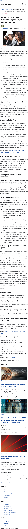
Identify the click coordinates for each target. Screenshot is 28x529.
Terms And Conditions (10, 512)
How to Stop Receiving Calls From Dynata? (13, 346)
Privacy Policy (7, 506)
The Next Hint (6, 4)
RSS (5, 525)
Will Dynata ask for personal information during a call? (13, 354)
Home (2, 9)
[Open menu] (25, 4)
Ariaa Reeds (6, 28)
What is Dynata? (6, 348)
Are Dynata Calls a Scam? (8, 344)
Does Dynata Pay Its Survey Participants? (12, 342)
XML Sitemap (9, 483)
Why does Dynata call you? (8, 349)
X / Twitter (7, 521)
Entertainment (8, 493)
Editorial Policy (8, 508)
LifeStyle (6, 492)
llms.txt (3, 483)
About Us (6, 504)
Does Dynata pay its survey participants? (12, 351)
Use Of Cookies (8, 510)
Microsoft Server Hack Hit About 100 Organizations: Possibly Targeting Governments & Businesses (13, 420)
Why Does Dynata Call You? (8, 340)
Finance (6, 497)
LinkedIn (6, 523)
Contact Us (7, 514)
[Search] (22, 4)
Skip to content (4, 1)
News (5, 490)
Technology (8, 9)
